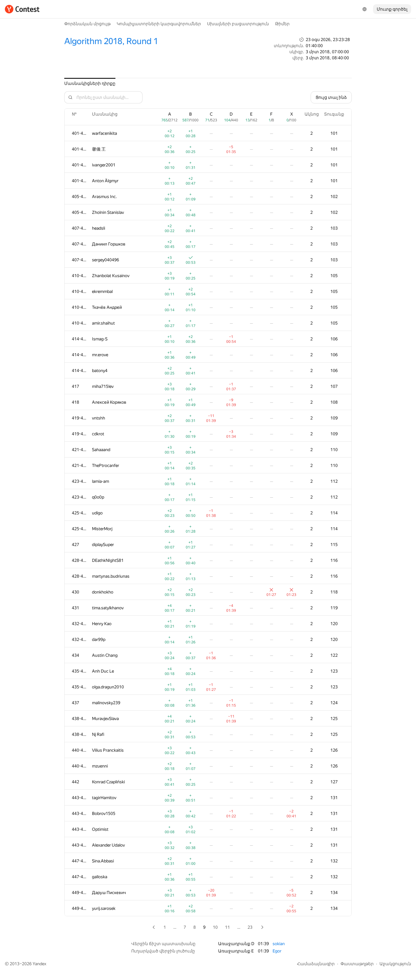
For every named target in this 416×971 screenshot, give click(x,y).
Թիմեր (282, 23)
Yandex (39, 963)
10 (215, 927)
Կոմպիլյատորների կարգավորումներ (159, 23)
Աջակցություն (395, 963)
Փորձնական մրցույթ (87, 23)
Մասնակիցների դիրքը (89, 83)
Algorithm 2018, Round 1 (111, 41)
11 (227, 927)
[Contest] (22, 9)
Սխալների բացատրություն (238, 23)
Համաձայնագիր (316, 963)
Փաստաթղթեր (357, 963)
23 (250, 927)
